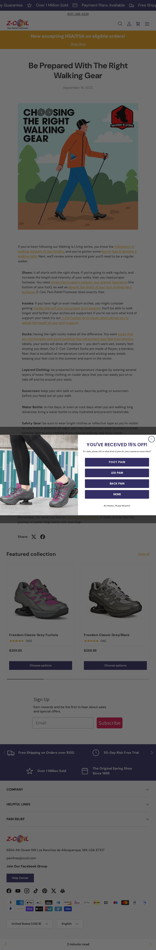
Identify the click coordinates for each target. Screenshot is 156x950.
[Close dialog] (151, 439)
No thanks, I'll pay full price (117, 506)
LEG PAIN (117, 473)
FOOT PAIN (117, 462)
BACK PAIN (117, 483)
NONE (117, 494)
